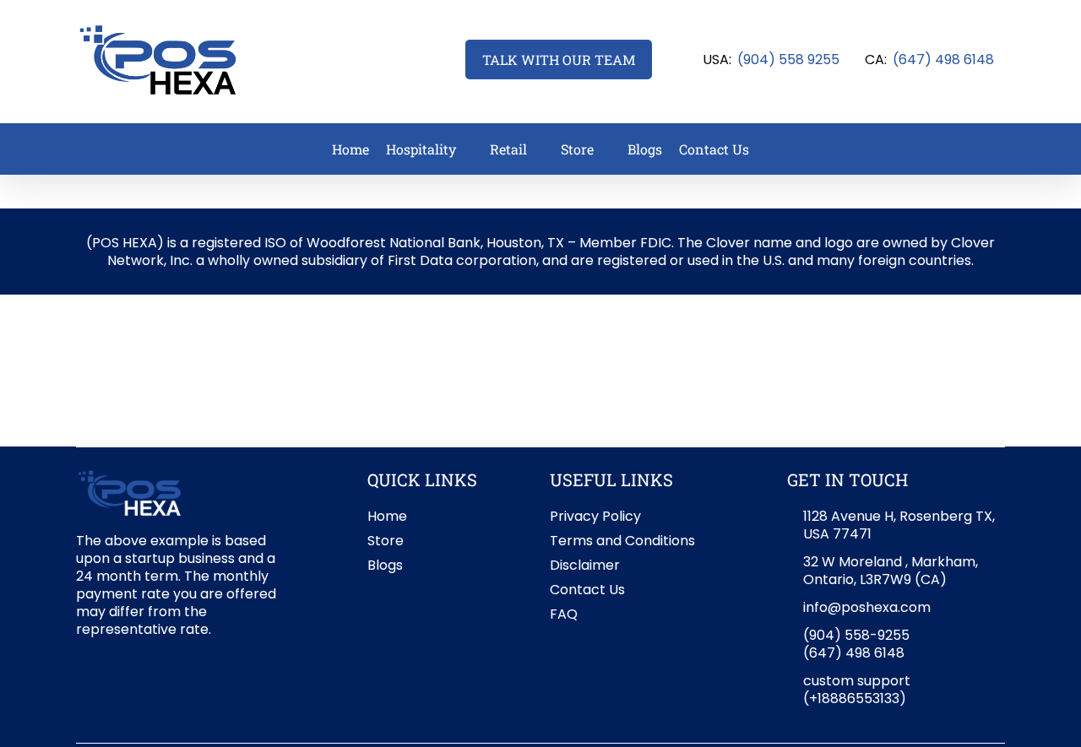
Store (385, 540)
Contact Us (587, 589)
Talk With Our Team (558, 59)
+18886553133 (854, 698)
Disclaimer (585, 565)
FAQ (564, 614)
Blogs (385, 565)
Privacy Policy (595, 516)
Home (387, 516)
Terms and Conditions (622, 540)
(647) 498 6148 (943, 59)
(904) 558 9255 (788, 59)
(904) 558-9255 (856, 635)
